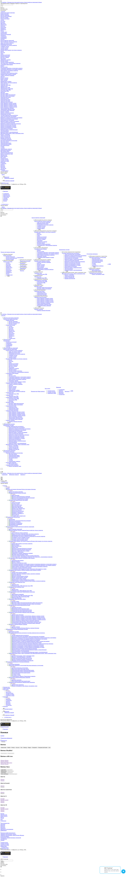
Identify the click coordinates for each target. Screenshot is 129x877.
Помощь (2, 840)
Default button (4, 771)
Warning (25, 747)
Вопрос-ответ (4, 846)
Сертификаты (4, 838)
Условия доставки (5, 843)
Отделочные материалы (14, 664)
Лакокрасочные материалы (17, 684)
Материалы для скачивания (7, 829)
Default (8, 747)
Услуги (2, 818)
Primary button (11, 753)
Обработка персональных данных (8, 834)
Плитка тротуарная (15, 502)
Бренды (2, 817)
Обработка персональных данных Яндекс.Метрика (12, 835)
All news (2, 779)
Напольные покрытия (16, 679)
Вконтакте (5, 191)
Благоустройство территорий (15, 529)
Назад (8, 486)
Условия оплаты (4, 842)
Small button (3, 772)
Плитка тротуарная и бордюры (16, 491)
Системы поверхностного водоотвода (20, 635)
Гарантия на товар (5, 845)
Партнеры (3, 824)
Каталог (8, 488)
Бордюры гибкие (15, 601)
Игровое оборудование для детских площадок (21, 543)
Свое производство (5, 823)
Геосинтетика (12, 519)
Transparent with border (42, 747)
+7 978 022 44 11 (4, 170)
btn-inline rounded (4, 800)
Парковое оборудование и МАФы (19, 572)
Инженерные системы (14, 631)
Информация (4, 830)
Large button (3, 769)
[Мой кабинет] (1, 470)
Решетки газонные (15, 626)
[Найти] (2, 6)
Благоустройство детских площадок (19, 532)
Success (17, 747)
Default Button (4, 753)
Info (21, 747)
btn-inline (3, 798)
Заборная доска (14, 589)
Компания (8, 699)
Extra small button (4, 774)
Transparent (34, 747)
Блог (2, 819)
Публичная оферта (5, 836)
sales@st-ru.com (5, 183)
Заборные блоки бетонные (17, 614)
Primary (13, 747)
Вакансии (3, 825)
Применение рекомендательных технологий (11, 837)
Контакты (3, 826)
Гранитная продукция (16, 607)
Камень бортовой (15, 495)
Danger (29, 747)
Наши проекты (4, 816)
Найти (2, 861)
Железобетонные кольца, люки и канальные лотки (22, 655)
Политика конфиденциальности (8, 832)
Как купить (8, 692)
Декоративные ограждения (17, 594)
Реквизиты (3, 828)
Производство (4, 814)
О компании (3, 820)
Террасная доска (15, 584)
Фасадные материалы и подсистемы (19, 667)
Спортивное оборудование (17, 560)
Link (49, 747)
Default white (3, 747)
